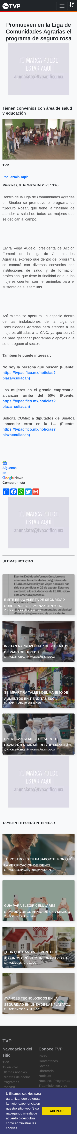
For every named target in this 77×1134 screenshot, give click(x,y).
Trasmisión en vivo (53, 1085)
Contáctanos (48, 1061)
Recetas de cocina (16, 1077)
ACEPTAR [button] (56, 1111)
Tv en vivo (10, 1067)
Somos (44, 1066)
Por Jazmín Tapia (15, 177)
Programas (10, 1082)
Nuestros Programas (54, 1080)
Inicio (43, 1056)
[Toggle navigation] (62, 6)
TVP (5, 1062)
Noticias (45, 1076)
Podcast (8, 1087)
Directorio (46, 1071)
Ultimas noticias (14, 1072)
